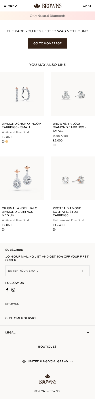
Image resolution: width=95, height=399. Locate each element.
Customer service (21, 318)
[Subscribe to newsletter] (82, 271)
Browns (12, 303)
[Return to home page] (47, 379)
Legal (10, 332)
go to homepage (47, 43)
